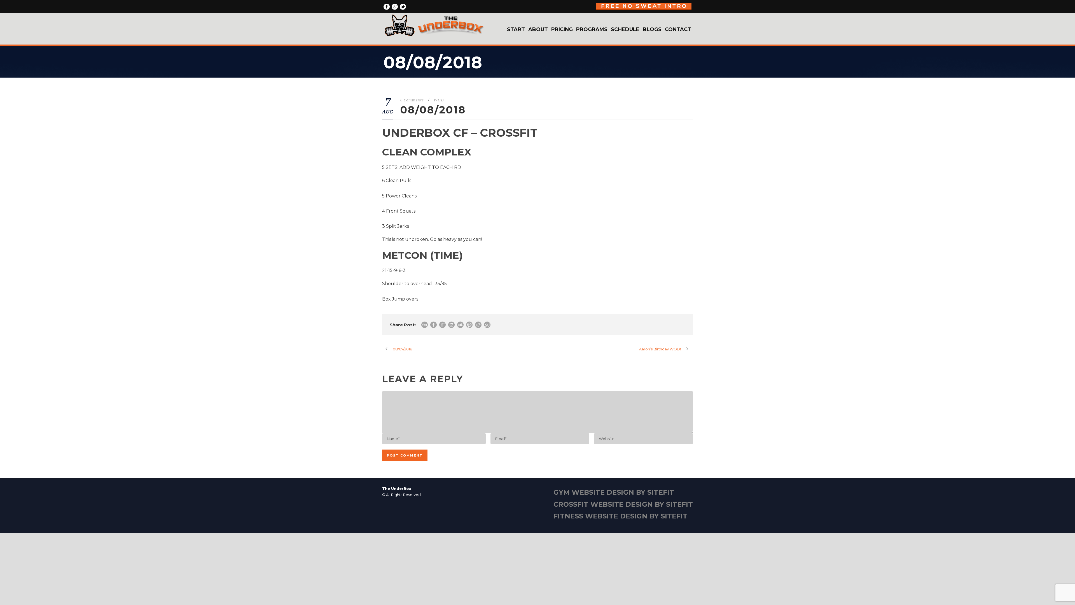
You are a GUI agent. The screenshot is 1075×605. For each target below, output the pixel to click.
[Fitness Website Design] (537, 506)
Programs (591, 29)
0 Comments (412, 100)
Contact (678, 29)
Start (516, 29)
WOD (439, 100)
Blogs (652, 29)
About (538, 29)
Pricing (562, 29)
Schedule (625, 29)
